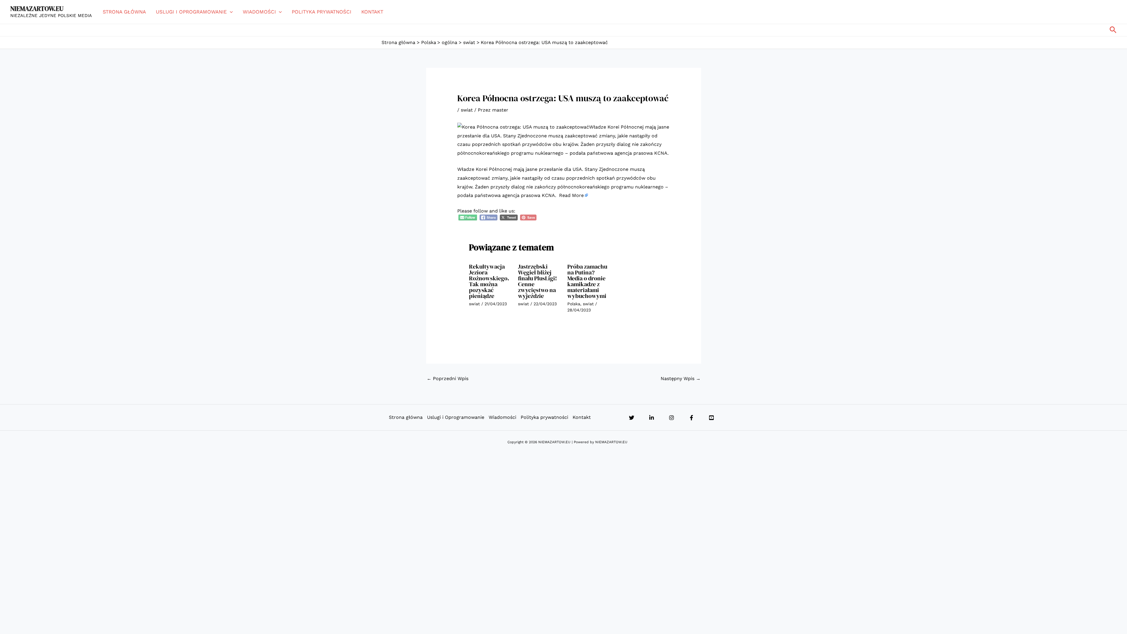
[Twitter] (631, 417)
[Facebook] (691, 417)
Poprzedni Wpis (447, 378)
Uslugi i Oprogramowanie (191, 12)
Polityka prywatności (321, 12)
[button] (230, 11)
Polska (573, 303)
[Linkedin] (651, 417)
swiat (467, 110)
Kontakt (372, 12)
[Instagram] (671, 417)
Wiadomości (259, 12)
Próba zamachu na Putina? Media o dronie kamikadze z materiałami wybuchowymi (587, 281)
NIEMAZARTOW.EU (36, 8)
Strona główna (124, 12)
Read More (571, 195)
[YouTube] (711, 417)
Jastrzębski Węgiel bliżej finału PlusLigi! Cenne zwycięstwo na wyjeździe (537, 281)
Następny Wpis (681, 378)
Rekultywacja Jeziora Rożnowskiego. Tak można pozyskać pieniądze (489, 281)
